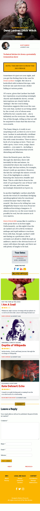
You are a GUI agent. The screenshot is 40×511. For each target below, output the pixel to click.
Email (3, 449)
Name (3, 444)
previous (28, 466)
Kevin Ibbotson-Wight (9, 398)
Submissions (33, 482)
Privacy (20, 478)
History (6, 480)
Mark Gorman (6, 316)
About (7, 478)
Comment (4, 420)
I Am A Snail (9, 304)
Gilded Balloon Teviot (20, 256)
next (10, 466)
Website (3, 455)
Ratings (33, 480)
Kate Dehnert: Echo (13, 386)
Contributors (33, 478)
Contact (20, 482)
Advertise (20, 480)
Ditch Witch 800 (10, 221)
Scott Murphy (24, 45)
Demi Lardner (9, 81)
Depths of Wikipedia (14, 345)
